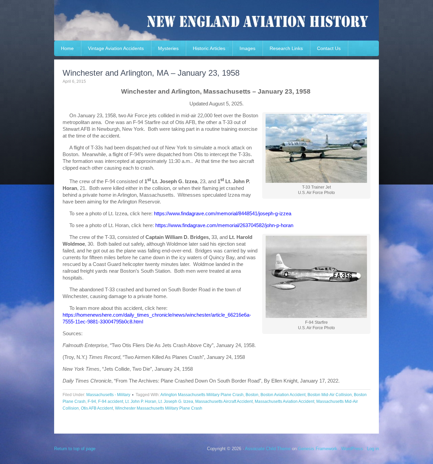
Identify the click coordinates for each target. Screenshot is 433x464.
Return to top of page (74, 448)
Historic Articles (209, 48)
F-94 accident (110, 401)
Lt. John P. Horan (140, 401)
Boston (252, 394)
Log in (373, 448)
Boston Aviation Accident (282, 394)
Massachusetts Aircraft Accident (224, 401)
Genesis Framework (317, 448)
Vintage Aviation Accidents (116, 48)
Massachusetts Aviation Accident (284, 401)
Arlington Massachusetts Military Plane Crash (202, 394)
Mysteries (168, 48)
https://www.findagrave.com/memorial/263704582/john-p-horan (224, 225)
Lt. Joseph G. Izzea (175, 401)
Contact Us (329, 48)
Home (67, 48)
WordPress (352, 448)
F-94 (92, 401)
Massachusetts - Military (108, 394)
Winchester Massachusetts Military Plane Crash (158, 408)
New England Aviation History (216, 20)
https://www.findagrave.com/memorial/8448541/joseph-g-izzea (222, 213)
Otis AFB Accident (97, 408)
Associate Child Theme (268, 448)
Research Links (286, 48)
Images (247, 48)
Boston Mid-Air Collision (329, 394)
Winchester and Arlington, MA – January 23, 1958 (151, 72)
